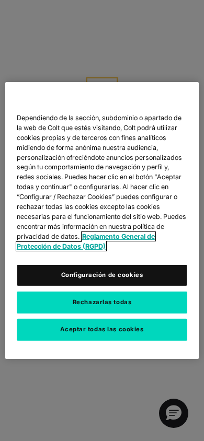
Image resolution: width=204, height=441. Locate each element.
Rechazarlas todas (102, 302)
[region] (102, 220)
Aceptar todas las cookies (101, 329)
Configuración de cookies (102, 274)
